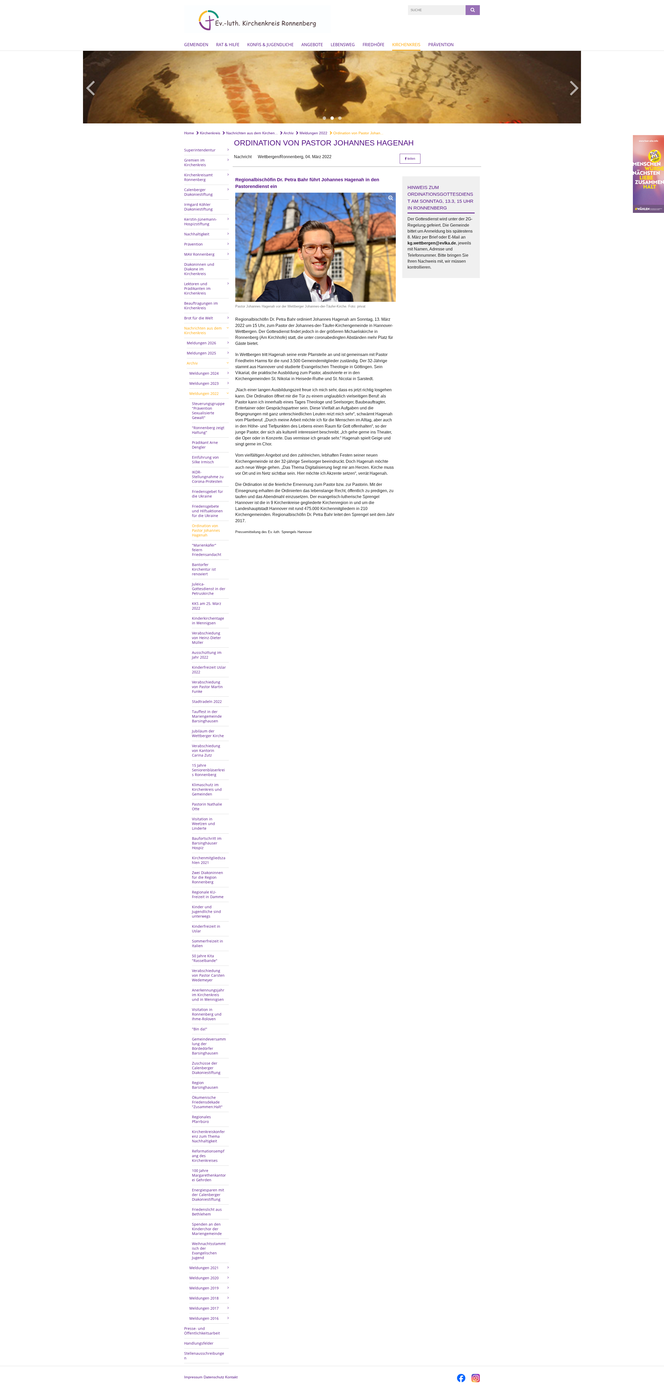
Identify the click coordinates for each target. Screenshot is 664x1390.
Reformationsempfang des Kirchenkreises (208, 1156)
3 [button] (339, 118)
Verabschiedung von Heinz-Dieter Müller (206, 638)
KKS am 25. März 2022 (206, 606)
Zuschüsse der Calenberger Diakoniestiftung (206, 1068)
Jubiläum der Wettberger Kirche (208, 733)
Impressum (193, 1377)
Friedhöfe (373, 44)
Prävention (441, 44)
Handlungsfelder (198, 1343)
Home (189, 133)
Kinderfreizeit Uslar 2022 (209, 669)
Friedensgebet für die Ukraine (207, 494)
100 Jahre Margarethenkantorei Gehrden (209, 1175)
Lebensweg (343, 44)
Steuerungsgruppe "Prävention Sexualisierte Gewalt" (208, 410)
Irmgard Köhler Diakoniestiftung (198, 207)
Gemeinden (196, 44)
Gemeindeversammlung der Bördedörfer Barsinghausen (209, 1046)
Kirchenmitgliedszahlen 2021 (208, 860)
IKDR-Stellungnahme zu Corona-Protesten (208, 477)
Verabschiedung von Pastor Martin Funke (207, 687)
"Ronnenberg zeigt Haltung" (208, 430)
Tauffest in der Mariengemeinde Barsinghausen (207, 716)
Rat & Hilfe (227, 44)
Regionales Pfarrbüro (201, 1119)
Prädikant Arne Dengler (205, 445)
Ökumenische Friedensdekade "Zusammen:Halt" (207, 1102)
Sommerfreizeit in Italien (207, 943)
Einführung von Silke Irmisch (205, 459)
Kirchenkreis (406, 44)
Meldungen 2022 (313, 133)
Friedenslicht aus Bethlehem (207, 1212)
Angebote (312, 44)
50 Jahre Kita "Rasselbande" (204, 958)
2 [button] (332, 118)
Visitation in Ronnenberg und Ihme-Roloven (207, 1014)
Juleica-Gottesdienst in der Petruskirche (208, 589)
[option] (332, 87)
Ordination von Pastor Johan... (357, 133)
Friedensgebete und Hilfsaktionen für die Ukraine (207, 511)
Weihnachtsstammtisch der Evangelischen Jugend (209, 1250)
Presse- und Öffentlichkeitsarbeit (202, 1331)
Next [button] (574, 87)
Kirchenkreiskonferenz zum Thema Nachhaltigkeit (208, 1136)
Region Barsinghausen (205, 1085)
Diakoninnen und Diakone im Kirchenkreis (199, 269)
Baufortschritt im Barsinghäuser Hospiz (207, 843)
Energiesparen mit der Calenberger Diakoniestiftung (208, 1195)
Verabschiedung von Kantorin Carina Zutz (206, 750)
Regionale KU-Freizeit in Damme (208, 894)
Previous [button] (90, 87)
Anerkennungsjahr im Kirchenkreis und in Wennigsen (208, 995)
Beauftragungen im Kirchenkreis (201, 305)
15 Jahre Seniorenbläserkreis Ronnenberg (208, 770)
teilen (411, 158)
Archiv (288, 133)
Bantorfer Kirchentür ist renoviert (204, 569)
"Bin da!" (199, 1028)
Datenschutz (214, 1377)
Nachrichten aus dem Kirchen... (251, 133)
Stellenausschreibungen (204, 1355)
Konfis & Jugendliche (270, 44)
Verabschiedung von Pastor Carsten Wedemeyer (208, 975)
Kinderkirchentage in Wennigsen (208, 620)
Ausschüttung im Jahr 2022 (207, 655)
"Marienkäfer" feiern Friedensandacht (206, 550)
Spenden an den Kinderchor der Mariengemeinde (207, 1229)
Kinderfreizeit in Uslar (206, 928)
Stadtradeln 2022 (207, 701)
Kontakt (231, 1377)
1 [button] (324, 118)
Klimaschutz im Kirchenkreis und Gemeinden (207, 789)
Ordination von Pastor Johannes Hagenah (206, 530)
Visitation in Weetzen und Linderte (203, 823)
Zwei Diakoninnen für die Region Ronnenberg (207, 877)
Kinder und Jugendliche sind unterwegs (206, 911)
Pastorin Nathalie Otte (207, 806)
